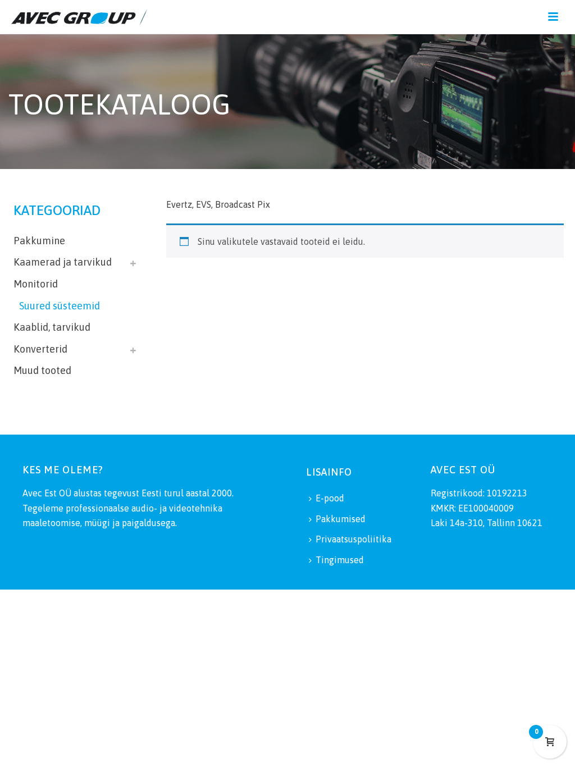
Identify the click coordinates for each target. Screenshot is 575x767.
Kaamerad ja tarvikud (62, 262)
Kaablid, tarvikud (51, 327)
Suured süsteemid (59, 306)
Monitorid (35, 284)
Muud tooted (42, 370)
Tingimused (340, 560)
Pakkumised (341, 519)
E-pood (330, 498)
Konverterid (40, 349)
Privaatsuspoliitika (353, 539)
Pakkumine (39, 240)
